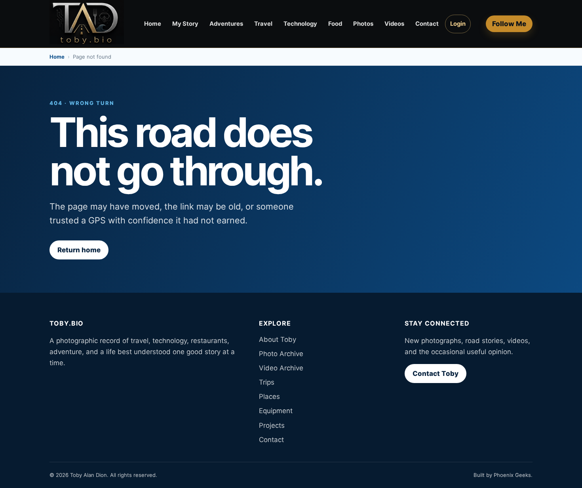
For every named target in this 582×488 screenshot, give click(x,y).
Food (335, 23)
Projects (272, 425)
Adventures (226, 23)
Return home (79, 250)
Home (152, 23)
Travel (263, 23)
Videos (394, 23)
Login (458, 23)
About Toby (277, 339)
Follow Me (509, 24)
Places (269, 396)
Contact (427, 23)
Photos (363, 23)
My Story (185, 23)
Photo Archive (281, 354)
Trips (266, 382)
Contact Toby (435, 373)
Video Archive (281, 368)
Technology (300, 23)
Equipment (276, 411)
